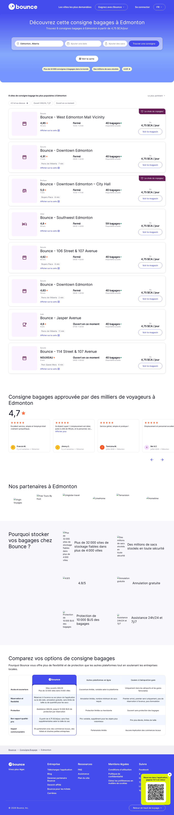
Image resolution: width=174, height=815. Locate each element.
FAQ (80, 769)
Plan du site (84, 778)
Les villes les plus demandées (75, 7)
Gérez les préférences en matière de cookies (120, 782)
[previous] (152, 459)
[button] (144, 44)
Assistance (83, 774)
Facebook (144, 769)
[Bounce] (23, 6)
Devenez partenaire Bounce (57, 779)
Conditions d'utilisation (120, 769)
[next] (162, 459)
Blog (49, 774)
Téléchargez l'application (59, 769)
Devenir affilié (54, 784)
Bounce (12, 750)
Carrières (51, 793)
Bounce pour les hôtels (58, 789)
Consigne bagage (28, 750)
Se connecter (142, 7)
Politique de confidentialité (115, 775)
